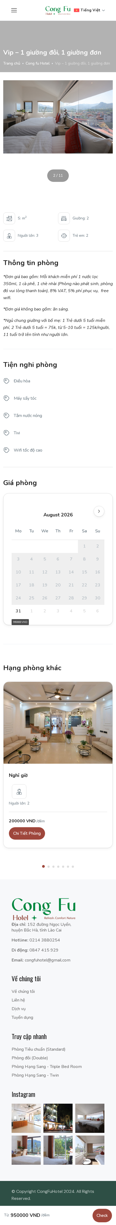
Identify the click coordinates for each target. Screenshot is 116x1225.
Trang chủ (11, 63)
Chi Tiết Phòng (27, 833)
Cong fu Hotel (38, 63)
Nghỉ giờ (18, 775)
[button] (43, 866)
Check (102, 1216)
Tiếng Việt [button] (90, 10)
